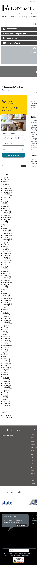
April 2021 (5, 291)
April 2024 (5, 226)
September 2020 (7, 304)
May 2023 (5, 246)
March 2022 (6, 271)
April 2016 (5, 398)
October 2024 (6, 215)
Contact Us (13, 17)
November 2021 (7, 279)
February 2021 (6, 295)
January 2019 (6, 338)
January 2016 (6, 403)
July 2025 (5, 199)
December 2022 (7, 255)
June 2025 (6, 201)
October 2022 (6, 259)
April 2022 (5, 270)
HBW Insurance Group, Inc (11, 553)
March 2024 (6, 228)
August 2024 (6, 219)
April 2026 (6, 183)
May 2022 (5, 268)
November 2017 (7, 363)
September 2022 (7, 261)
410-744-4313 (21, 525)
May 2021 (5, 289)
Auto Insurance (12, 14)
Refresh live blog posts (7, 435)
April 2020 (6, 311)
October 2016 (6, 387)
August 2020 (6, 306)
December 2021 (7, 277)
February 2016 (7, 401)
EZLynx (6, 555)
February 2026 (7, 187)
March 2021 (6, 293)
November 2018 (7, 342)
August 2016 (6, 391)
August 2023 (6, 241)
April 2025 (5, 205)
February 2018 (7, 358)
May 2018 (5, 353)
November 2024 (7, 214)
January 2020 (7, 317)
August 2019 (6, 326)
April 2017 (5, 376)
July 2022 (5, 264)
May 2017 (5, 374)
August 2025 (6, 197)
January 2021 (6, 297)
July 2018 (5, 349)
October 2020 (6, 302)
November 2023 (7, 235)
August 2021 (6, 284)
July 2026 (5, 178)
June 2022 (6, 266)
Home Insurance (23, 14)
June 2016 (6, 394)
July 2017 (5, 371)
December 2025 (7, 190)
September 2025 (7, 196)
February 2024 (7, 230)
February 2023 (7, 252)
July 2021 (5, 286)
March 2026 (6, 185)
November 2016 (7, 385)
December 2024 (7, 212)
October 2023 (6, 237)
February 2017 (6, 380)
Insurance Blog (23, 17)
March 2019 (6, 335)
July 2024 (5, 221)
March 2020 (6, 313)
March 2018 (6, 356)
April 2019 (5, 333)
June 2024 (6, 223)
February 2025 (7, 208)
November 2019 (7, 320)
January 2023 (7, 253)
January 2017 (6, 382)
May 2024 (5, 225)
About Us (4, 17)
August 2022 (6, 262)
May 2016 (5, 396)
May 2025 (5, 203)
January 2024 (7, 232)
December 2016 (7, 383)
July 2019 (5, 327)
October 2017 (6, 365)
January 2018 (6, 360)
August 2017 (6, 369)
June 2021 (5, 288)
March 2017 (6, 378)
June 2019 (6, 329)
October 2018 (6, 344)
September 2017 (7, 367)
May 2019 (5, 331)
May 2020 (5, 309)
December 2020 (7, 299)
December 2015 (7, 405)
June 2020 (6, 308)
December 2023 (7, 234)
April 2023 (5, 248)
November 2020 (7, 300)
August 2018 (6, 347)
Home (4, 14)
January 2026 (7, 188)
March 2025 (6, 206)
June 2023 (6, 244)
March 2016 (6, 400)
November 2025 (7, 192)
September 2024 (7, 217)
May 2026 (5, 181)
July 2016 (5, 392)
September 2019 (7, 324)
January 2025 (7, 210)
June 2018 (6, 351)
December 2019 (7, 318)
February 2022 (7, 273)
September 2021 (7, 282)
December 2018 (7, 340)
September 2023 (7, 239)
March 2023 (6, 250)
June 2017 (5, 373)
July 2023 (5, 243)
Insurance (5, 419)
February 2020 (7, 315)
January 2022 (7, 275)
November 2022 (7, 257)
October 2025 (6, 194)
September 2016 (7, 389)
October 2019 (6, 322)
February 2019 (7, 336)
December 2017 (7, 362)
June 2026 (6, 179)
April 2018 (5, 354)
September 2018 (7, 345)
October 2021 (6, 280)
